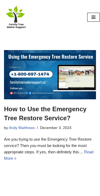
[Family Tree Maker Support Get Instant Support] (16, 17)
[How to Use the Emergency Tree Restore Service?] (50, 74)
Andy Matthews (22, 128)
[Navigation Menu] (93, 17)
